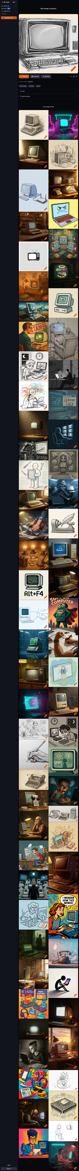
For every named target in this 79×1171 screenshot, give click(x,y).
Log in (8, 1165)
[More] (71, 76)
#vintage (31, 86)
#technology (23, 86)
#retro (38, 86)
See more (30, 81)
